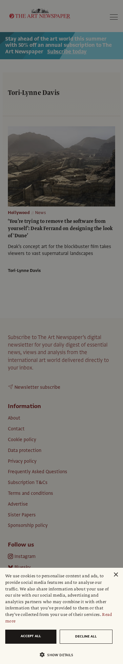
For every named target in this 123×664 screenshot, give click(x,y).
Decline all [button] (86, 636)
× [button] (115, 574)
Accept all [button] (31, 636)
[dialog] (61, 616)
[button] (59, 655)
